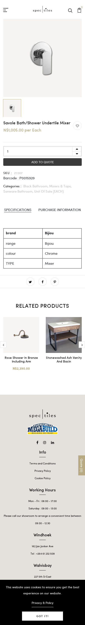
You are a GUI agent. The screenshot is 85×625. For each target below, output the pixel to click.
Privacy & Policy (42, 603)
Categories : (12, 186)
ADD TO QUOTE (42, 162)
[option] (42, 58)
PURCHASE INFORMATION (59, 209)
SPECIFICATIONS (17, 209)
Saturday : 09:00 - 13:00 (43, 508)
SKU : (7, 173)
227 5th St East (42, 576)
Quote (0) (82, 465)
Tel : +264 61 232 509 (43, 553)
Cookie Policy (43, 478)
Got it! (42, 616)
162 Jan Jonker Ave (42, 546)
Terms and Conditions (42, 463)
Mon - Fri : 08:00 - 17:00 (42, 501)
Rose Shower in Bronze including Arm (21, 359)
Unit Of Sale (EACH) (49, 191)
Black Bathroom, (36, 186)
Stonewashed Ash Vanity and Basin (64, 359)
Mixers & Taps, (60, 186)
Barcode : (11, 178)
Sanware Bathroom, (18, 191)
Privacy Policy (42, 470)
